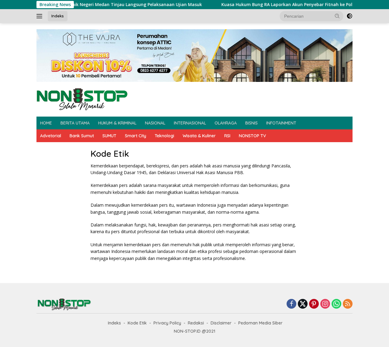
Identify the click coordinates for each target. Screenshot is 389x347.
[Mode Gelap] (349, 16)
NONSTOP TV (252, 135)
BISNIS (251, 123)
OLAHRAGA (226, 123)
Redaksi (196, 323)
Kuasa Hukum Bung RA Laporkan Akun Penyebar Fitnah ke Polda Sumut (286, 4)
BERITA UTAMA (75, 123)
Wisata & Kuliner (199, 135)
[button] (337, 16)
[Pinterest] (314, 304)
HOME (46, 123)
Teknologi (164, 135)
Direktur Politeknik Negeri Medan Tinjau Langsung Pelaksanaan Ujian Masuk (109, 4)
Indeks (57, 15)
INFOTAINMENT (281, 123)
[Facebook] (291, 304)
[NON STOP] (82, 99)
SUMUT (109, 135)
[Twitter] (303, 304)
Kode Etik (137, 323)
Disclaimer (221, 323)
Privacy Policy (167, 323)
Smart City (135, 135)
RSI (227, 135)
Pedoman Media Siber (260, 323)
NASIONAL (155, 123)
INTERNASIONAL (190, 123)
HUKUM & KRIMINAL (117, 123)
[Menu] (40, 16)
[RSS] (348, 304)
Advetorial (50, 135)
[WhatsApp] (336, 304)
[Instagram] (325, 304)
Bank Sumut (82, 135)
